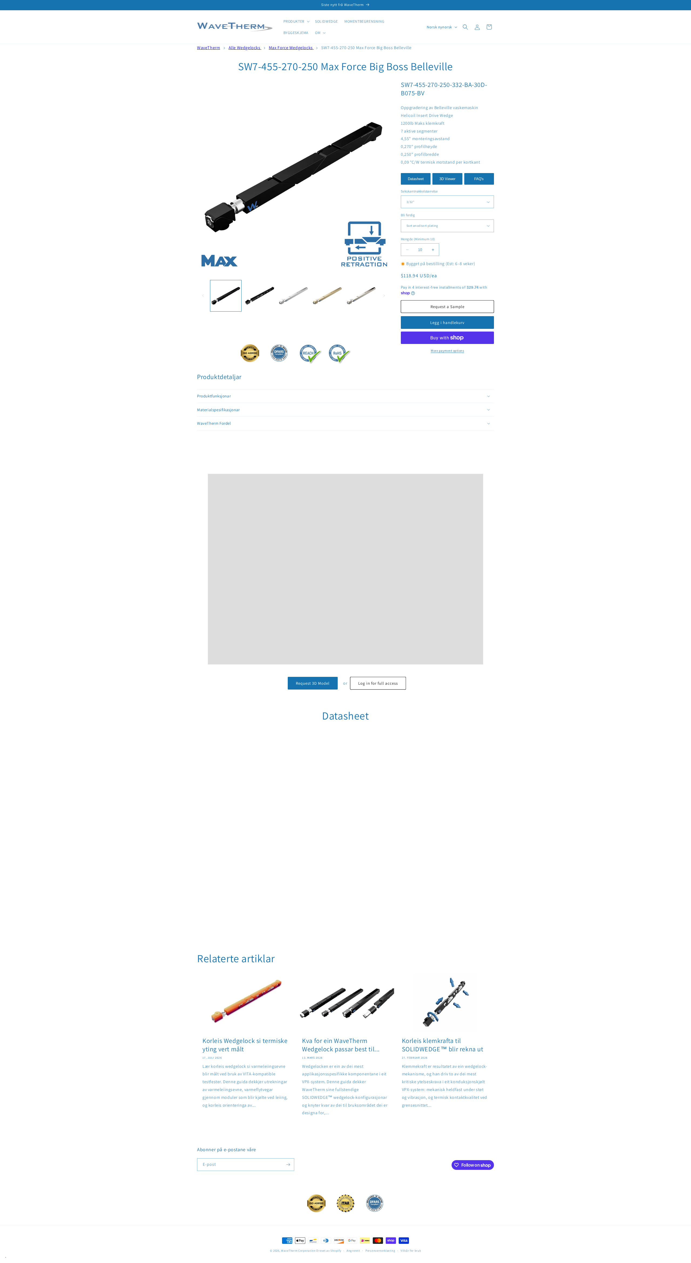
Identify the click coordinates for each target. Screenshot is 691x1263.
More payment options (447, 351)
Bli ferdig (408, 215)
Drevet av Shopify (328, 1250)
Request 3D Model (313, 683)
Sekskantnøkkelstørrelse (419, 191)
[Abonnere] (288, 1164)
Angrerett (353, 1250)
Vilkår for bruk (411, 1250)
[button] (296, 21)
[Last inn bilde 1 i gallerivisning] (225, 295)
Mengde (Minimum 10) (418, 239)
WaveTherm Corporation (298, 1250)
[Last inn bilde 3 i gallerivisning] (293, 295)
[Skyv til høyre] (384, 296)
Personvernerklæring (380, 1250)
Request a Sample (448, 306)
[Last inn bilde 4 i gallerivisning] (327, 295)
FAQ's (479, 179)
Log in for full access (378, 683)
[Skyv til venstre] (203, 296)
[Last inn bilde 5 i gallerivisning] (361, 295)
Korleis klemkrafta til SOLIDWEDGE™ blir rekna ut (442, 1044)
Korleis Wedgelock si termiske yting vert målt (244, 1044)
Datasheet (416, 179)
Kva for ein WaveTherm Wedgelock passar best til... (341, 1044)
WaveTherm (208, 47)
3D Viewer (447, 179)
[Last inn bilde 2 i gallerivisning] (259, 295)
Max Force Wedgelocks (291, 47)
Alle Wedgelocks (245, 47)
